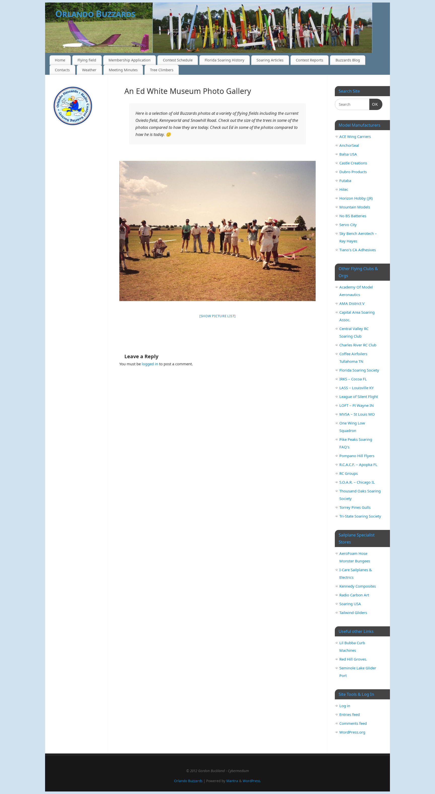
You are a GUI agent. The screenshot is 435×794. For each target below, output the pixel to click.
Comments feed (353, 723)
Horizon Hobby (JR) (356, 198)
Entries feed (349, 714)
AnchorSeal (349, 145)
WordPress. (252, 781)
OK (373, 104)
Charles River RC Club (357, 344)
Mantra (232, 781)
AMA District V (352, 303)
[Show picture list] (217, 316)
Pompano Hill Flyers (356, 455)
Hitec (343, 189)
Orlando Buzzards (95, 14)
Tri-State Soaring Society (360, 516)
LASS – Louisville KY (356, 387)
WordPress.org (352, 732)
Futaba (345, 180)
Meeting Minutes (123, 69)
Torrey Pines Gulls (355, 507)
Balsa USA (348, 154)
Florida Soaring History (224, 60)
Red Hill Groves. (353, 659)
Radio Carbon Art (354, 594)
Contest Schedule (178, 60)
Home (60, 60)
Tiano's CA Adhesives (357, 249)
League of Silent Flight (358, 396)
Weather (89, 69)
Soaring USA (350, 603)
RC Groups (348, 473)
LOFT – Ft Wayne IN (356, 405)
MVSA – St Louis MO (357, 414)
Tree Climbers (161, 69)
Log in (344, 705)
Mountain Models (354, 206)
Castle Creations (353, 162)
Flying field (87, 60)
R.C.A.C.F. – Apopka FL (358, 464)
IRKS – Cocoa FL (353, 378)
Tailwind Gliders (353, 612)
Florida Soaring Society (359, 370)
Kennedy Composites (357, 586)
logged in (150, 363)
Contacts (62, 69)
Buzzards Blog (348, 60)
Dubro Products (353, 171)
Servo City (348, 224)
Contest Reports (309, 60)
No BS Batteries (352, 215)
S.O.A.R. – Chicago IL (357, 482)
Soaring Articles (270, 60)
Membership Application (129, 60)
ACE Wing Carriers (355, 136)
